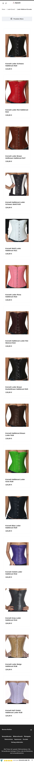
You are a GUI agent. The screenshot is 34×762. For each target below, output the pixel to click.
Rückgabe (27, 736)
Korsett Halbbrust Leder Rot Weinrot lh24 (16, 342)
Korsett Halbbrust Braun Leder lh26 (15, 434)
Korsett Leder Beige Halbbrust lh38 (13, 665)
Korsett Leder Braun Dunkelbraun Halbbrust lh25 (16, 388)
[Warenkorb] (30, 3)
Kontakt (25, 739)
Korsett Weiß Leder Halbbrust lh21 (13, 249)
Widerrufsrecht (18, 736)
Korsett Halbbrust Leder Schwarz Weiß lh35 (15, 203)
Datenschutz (9, 739)
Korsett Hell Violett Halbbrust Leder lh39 (13, 711)
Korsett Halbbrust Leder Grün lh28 (15, 480)
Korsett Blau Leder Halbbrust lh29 (13, 527)
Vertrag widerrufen (17, 742)
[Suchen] (6, 3)
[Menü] (3, 3)
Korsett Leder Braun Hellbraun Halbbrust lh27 (15, 157)
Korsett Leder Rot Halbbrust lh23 (16, 111)
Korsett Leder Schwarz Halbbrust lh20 (14, 65)
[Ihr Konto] (28, 3)
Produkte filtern (18, 19)
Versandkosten (7, 736)
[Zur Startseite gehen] (17, 3)
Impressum (17, 739)
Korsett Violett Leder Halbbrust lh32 (13, 573)
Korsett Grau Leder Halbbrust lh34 (13, 619)
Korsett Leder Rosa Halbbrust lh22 (13, 296)
